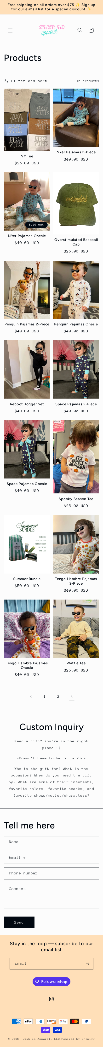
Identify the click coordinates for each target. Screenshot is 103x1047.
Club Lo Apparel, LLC (41, 1039)
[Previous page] (31, 696)
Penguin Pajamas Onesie (76, 324)
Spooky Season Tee (76, 499)
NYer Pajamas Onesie (27, 236)
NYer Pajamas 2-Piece (76, 152)
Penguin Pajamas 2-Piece (27, 324)
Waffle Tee (76, 663)
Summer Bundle (27, 579)
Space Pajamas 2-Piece (76, 404)
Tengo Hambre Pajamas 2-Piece (76, 581)
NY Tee (27, 156)
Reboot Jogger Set (27, 404)
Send (19, 922)
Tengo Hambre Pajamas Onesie (27, 665)
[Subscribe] (87, 963)
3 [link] (72, 697)
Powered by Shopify (78, 1039)
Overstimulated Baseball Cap (76, 242)
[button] (10, 30)
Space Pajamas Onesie (27, 484)
